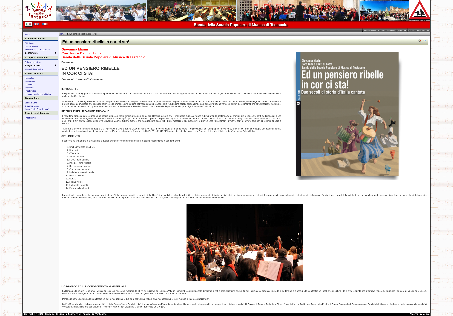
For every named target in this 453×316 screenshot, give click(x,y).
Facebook (391, 30)
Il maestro (29, 88)
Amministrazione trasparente (37, 50)
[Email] (424, 40)
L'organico (29, 78)
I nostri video (30, 91)
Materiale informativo (34, 69)
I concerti (29, 84)
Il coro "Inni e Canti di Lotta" (36, 109)
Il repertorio (30, 81)
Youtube (381, 30)
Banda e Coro (31, 103)
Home (27, 34)
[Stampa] (420, 40)
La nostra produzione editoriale (38, 94)
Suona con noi (369, 30)
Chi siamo (29, 43)
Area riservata (423, 30)
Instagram (402, 30)
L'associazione (31, 46)
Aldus (426, 314)
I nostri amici (30, 118)
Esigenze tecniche (33, 62)
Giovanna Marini (32, 106)
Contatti (411, 30)
